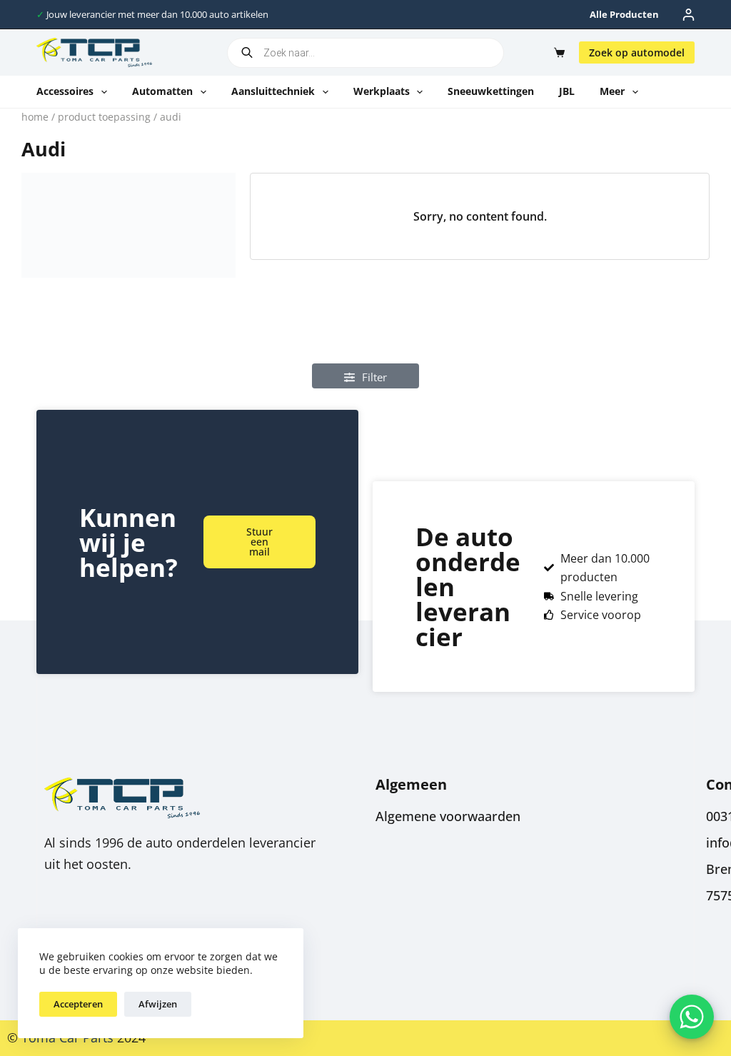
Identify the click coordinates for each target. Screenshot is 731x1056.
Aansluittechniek (273, 91)
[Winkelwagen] (556, 52)
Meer (612, 91)
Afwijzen (157, 1003)
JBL (567, 91)
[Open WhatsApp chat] (692, 1017)
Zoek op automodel (637, 52)
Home (35, 117)
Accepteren (78, 1003)
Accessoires (65, 91)
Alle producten (624, 14)
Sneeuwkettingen (491, 91)
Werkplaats (381, 91)
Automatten (162, 91)
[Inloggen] (688, 15)
